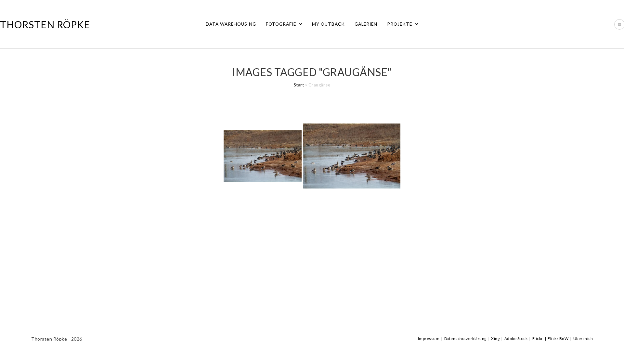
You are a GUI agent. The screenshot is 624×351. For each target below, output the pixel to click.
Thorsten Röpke (45, 24)
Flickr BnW (558, 338)
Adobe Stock (516, 338)
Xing (495, 338)
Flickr (537, 338)
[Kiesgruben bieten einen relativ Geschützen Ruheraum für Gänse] (263, 156)
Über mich (583, 338)
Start (299, 84)
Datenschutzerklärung (465, 338)
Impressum (429, 338)
